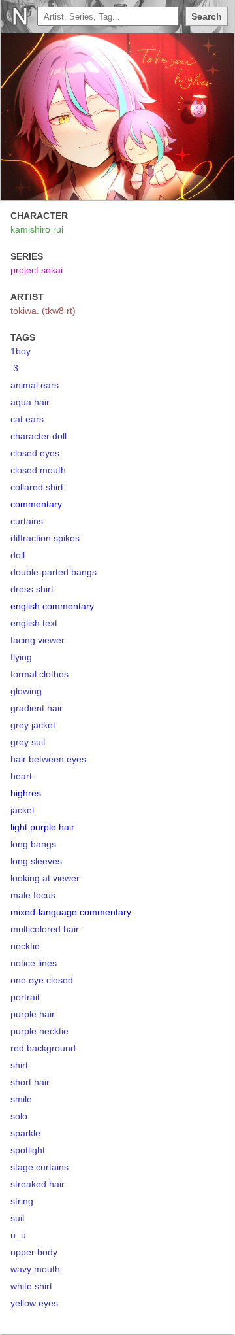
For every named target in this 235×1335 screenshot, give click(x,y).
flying (21, 657)
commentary (36, 504)
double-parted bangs (53, 572)
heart (21, 776)
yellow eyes (34, 1303)
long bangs (33, 844)
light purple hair (42, 827)
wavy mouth (35, 1269)
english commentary (52, 606)
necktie (25, 946)
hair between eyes (48, 759)
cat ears (27, 419)
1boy (20, 351)
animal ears (34, 385)
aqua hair (30, 402)
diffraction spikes (45, 538)
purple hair (32, 1014)
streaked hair (37, 1184)
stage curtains (39, 1167)
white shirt (31, 1286)
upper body (33, 1252)
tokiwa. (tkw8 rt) (43, 310)
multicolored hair (44, 929)
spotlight (27, 1150)
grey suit (28, 742)
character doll (38, 436)
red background (43, 1048)
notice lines (33, 963)
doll (17, 555)
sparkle (25, 1133)
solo (18, 1116)
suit (17, 1218)
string (21, 1201)
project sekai (36, 270)
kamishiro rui (36, 229)
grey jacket (32, 725)
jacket (22, 810)
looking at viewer (45, 878)
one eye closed (41, 980)
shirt (19, 1065)
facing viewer (37, 640)
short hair (30, 1082)
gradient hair (36, 708)
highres (25, 793)
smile (21, 1099)
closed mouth (38, 470)
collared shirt (36, 487)
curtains (26, 521)
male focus (32, 895)
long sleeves (36, 861)
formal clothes (39, 674)
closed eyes (34, 453)
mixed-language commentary (70, 912)
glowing (26, 691)
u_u (18, 1235)
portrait (25, 997)
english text (33, 623)
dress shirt (32, 589)
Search (206, 16)
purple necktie (39, 1031)
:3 (14, 368)
